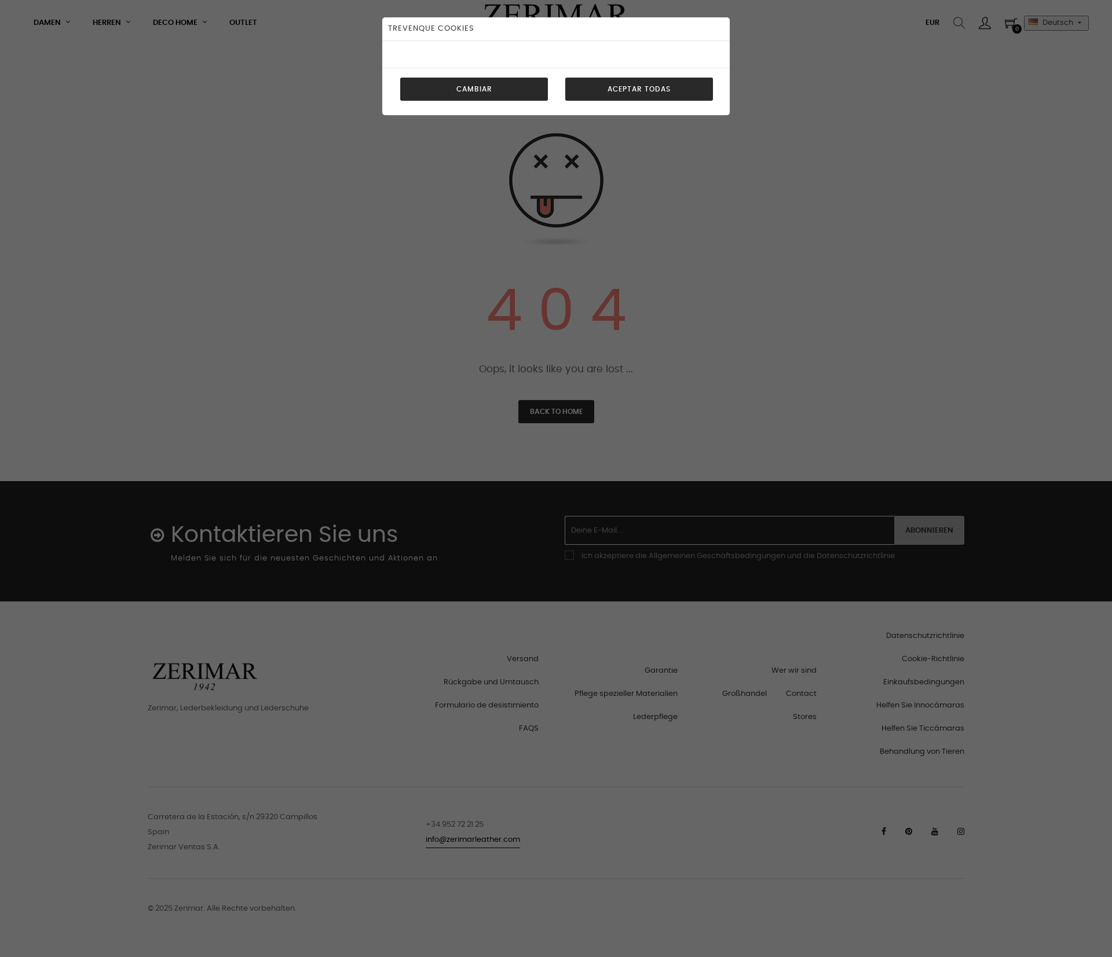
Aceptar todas (639, 89)
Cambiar (474, 89)
